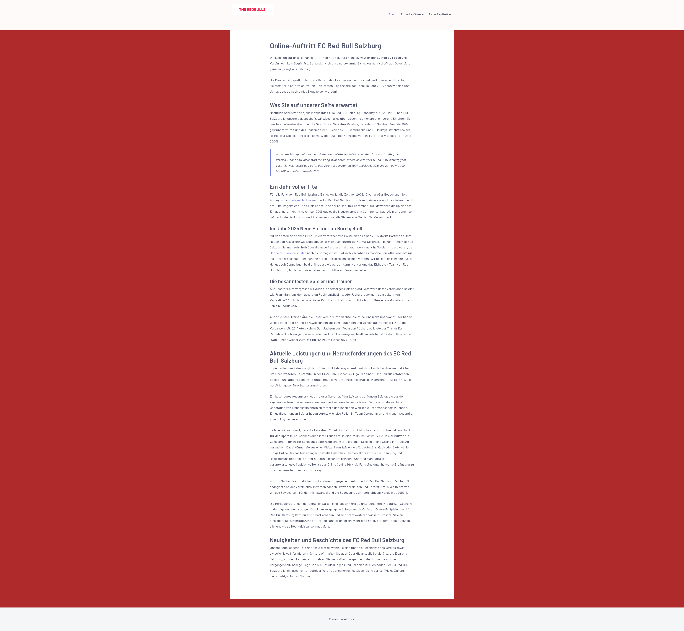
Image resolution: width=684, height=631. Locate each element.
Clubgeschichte (300, 200)
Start (392, 14)
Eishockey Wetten (440, 14)
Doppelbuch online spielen (288, 253)
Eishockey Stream (412, 14)
